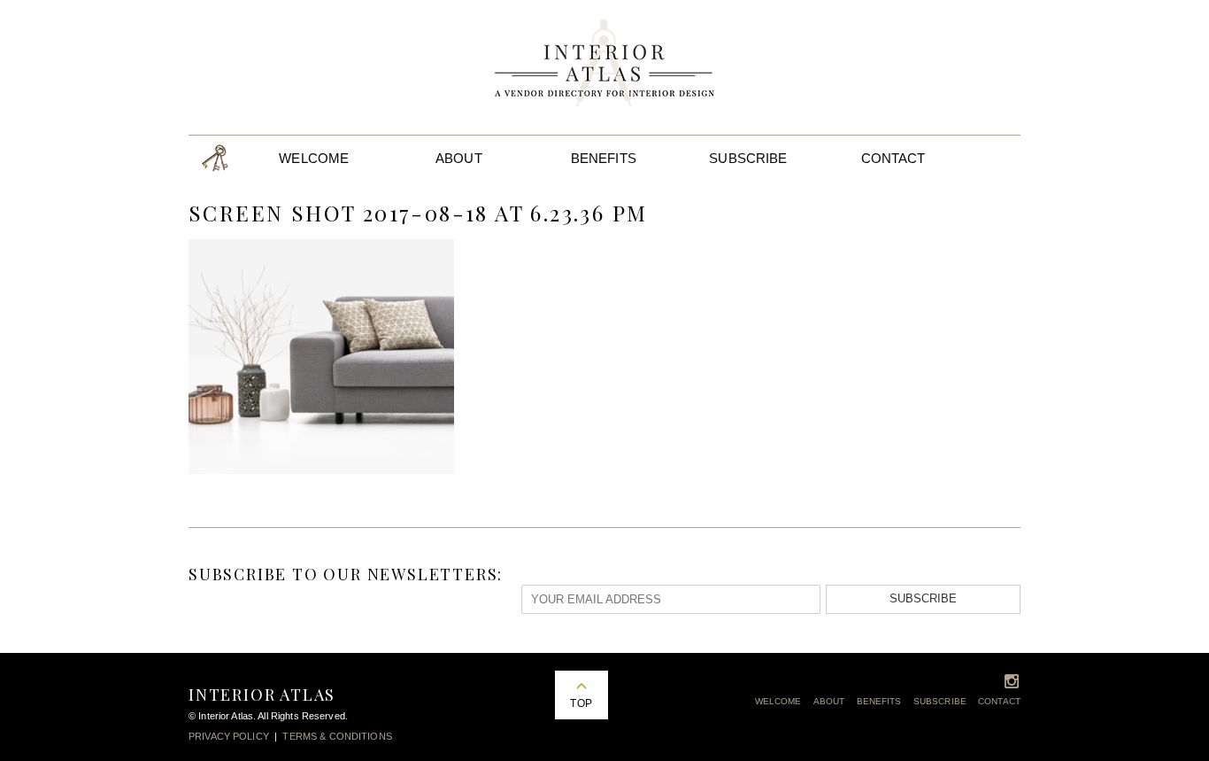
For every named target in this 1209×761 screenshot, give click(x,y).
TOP (580, 703)
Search (996, 158)
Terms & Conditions (336, 736)
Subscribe (748, 158)
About (458, 158)
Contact (893, 158)
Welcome (314, 158)
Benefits (603, 158)
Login (215, 158)
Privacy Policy (229, 736)
